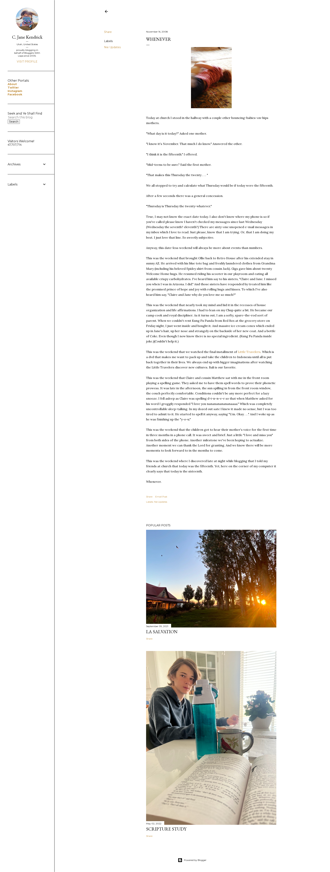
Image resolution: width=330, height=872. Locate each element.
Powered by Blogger (195, 860)
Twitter (13, 87)
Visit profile (27, 61)
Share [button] (108, 32)
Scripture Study (166, 829)
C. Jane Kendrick (27, 37)
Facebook (15, 94)
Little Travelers (249, 352)
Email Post (161, 496)
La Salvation (162, 632)
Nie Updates (112, 47)
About (12, 84)
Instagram (15, 91)
